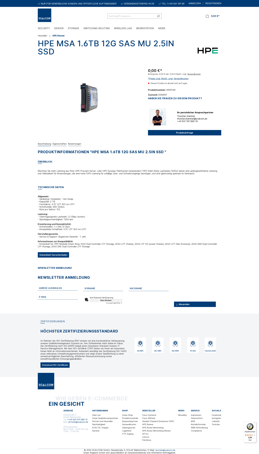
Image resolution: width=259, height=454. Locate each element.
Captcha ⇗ (114, 303)
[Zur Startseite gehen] (51, 15)
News (181, 410)
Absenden (184, 304)
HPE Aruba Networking (153, 427)
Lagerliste (126, 430)
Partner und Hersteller (102, 421)
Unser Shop (127, 415)
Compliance (196, 430)
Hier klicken (106, 300)
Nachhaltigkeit (98, 424)
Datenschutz (197, 418)
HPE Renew (147, 424)
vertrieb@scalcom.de (78, 422)
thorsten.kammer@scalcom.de (192, 118)
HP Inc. (145, 434)
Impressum (196, 415)
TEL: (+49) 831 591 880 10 (175, 3)
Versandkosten (194, 74)
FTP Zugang (127, 434)
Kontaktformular (198, 424)
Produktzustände (130, 418)
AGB (193, 421)
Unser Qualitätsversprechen (105, 418)
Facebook (216, 415)
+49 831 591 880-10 (187, 121)
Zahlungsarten (128, 427)
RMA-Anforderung (199, 427)
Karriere (95, 430)
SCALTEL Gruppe (100, 427)
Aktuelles (182, 415)
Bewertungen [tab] (74, 143)
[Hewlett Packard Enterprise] (207, 50)
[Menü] (254, 423)
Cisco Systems (149, 415)
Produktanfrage (184, 132)
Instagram (216, 418)
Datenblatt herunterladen (53, 255)
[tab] (44, 144)
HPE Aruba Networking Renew (156, 430)
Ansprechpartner (130, 421)
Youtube (216, 424)
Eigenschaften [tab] (59, 143)
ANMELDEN (195, 3)
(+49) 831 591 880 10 (77, 419)
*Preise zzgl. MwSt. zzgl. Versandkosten (168, 78)
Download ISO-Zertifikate (55, 365)
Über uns (96, 415)
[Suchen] (158, 16)
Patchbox (146, 440)
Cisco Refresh (148, 418)
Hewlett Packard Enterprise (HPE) (158, 421)
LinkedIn (216, 421)
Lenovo (145, 437)
